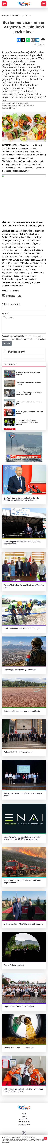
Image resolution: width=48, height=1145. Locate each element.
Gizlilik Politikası (24, 1121)
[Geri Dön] (4, 3)
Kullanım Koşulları (24, 1124)
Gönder (6, 343)
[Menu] (43, 3)
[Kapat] (45, 1138)
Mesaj (5, 313)
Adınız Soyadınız (11, 304)
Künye (24, 1114)
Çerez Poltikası (24, 1119)
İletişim (24, 1116)
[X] (24, 1133)
